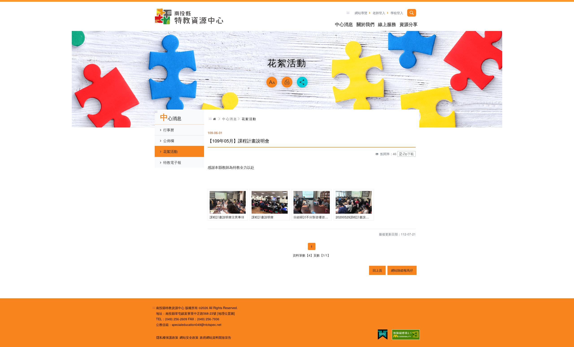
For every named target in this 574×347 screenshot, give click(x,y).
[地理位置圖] (226, 313)
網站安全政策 (189, 337)
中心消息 (344, 24)
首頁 (214, 119)
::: (348, 12)
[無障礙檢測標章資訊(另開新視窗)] (406, 334)
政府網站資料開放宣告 (215, 337)
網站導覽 (361, 13)
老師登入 (379, 13)
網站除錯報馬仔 (402, 270)
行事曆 (168, 129)
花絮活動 (170, 151)
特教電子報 (172, 162)
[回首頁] (189, 16)
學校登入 (397, 13)
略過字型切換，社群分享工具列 (287, 71)
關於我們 (365, 24)
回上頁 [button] (377, 270)
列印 (287, 82)
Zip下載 (408, 154)
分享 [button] (302, 82)
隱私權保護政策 (167, 337)
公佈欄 (168, 140)
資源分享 (408, 24)
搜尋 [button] (411, 13)
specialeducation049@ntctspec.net (196, 324)
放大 (271, 82)
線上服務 (387, 24)
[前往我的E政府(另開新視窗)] (382, 334)
